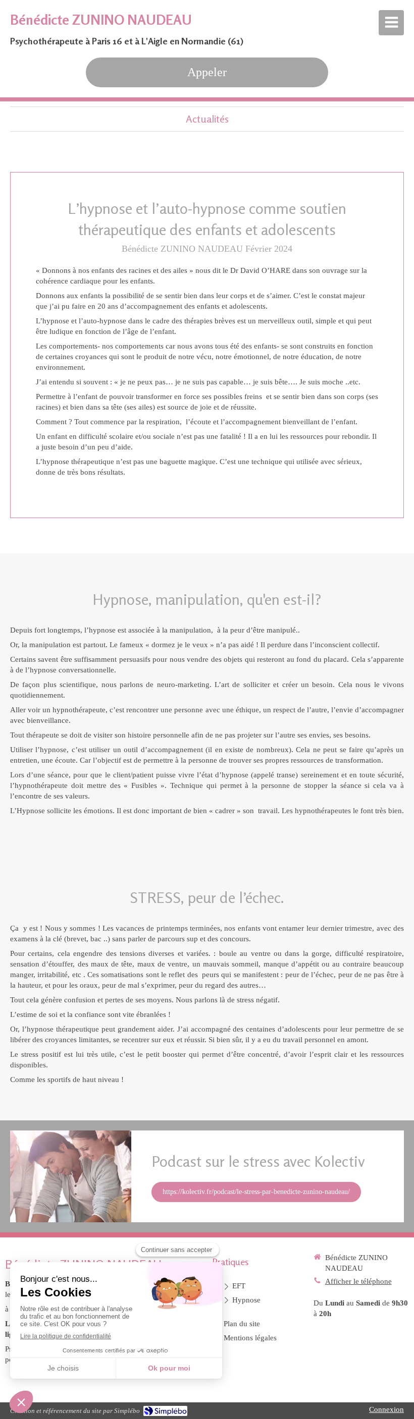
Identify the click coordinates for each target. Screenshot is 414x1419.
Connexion (386, 1409)
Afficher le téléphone (358, 1281)
